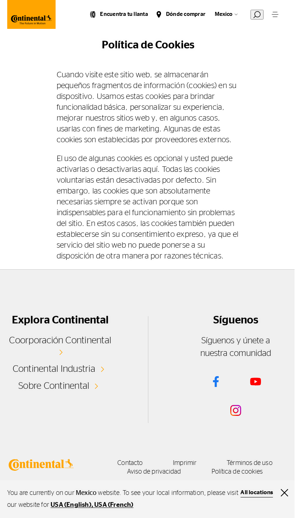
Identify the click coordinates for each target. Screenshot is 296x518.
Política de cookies (237, 472)
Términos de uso (249, 463)
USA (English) (71, 505)
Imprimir (184, 463)
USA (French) (113, 505)
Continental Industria (54, 369)
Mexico (223, 14)
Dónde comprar (185, 14)
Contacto (130, 463)
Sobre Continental (53, 386)
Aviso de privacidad (154, 472)
